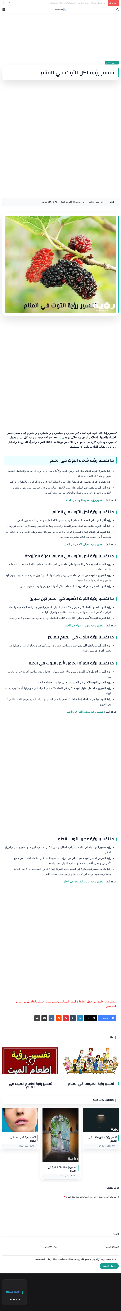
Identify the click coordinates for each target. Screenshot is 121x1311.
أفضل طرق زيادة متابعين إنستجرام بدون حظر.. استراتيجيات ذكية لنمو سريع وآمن (73, 3)
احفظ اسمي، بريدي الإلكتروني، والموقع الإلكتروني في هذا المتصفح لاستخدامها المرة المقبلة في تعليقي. (75, 1259)
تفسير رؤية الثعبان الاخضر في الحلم (83, 544)
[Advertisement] (60, 35)
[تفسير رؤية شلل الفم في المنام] (20, 1120)
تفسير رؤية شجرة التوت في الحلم (84, 500)
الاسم (116, 1234)
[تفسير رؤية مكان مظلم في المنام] (101, 1120)
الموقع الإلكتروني (51, 1246)
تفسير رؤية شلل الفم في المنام (23, 1139)
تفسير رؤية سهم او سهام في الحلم (84, 625)
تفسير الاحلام (111, 62)
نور (110, 202)
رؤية (61, 437)
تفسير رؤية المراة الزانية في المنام (62, 1169)
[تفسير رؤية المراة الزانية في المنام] (60, 1135)
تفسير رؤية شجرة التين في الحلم (85, 711)
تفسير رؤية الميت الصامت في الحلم (83, 881)
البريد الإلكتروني (111, 1246)
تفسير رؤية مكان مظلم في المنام (103, 1139)
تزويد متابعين (14, 1298)
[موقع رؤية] (60, 9)
